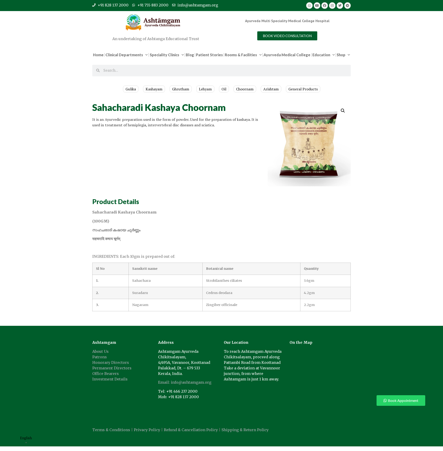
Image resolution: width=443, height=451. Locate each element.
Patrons (99, 357)
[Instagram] (332, 5)
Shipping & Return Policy (245, 429)
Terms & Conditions (111, 429)
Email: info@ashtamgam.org (184, 382)
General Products (303, 89)
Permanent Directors (112, 368)
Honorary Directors (110, 362)
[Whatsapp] (309, 5)
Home (98, 55)
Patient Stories (209, 55)
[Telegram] (347, 5)
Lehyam (205, 89)
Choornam (245, 89)
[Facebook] (324, 5)
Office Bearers (105, 373)
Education (321, 55)
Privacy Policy (147, 429)
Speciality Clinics (164, 55)
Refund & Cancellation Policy (191, 429)
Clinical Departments (124, 55)
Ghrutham (180, 89)
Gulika (131, 89)
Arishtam (271, 89)
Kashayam (154, 89)
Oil (224, 89)
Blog (190, 55)
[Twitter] (340, 5)
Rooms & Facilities (241, 55)
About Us (100, 351)
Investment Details (110, 379)
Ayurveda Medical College (286, 55)
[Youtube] (317, 5)
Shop (341, 55)
